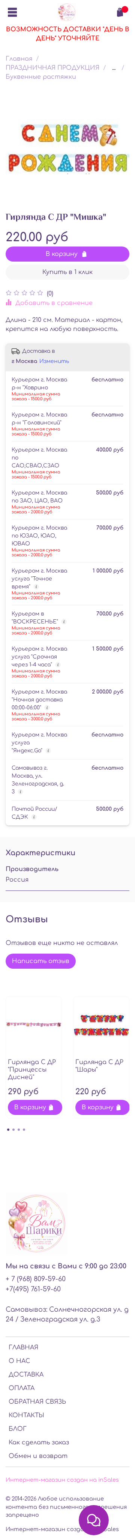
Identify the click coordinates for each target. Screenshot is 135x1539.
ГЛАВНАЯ (23, 1347)
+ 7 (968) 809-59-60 (36, 1279)
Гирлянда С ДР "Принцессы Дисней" (32, 1070)
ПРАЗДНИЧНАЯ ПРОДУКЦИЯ (52, 67)
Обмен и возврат (38, 1456)
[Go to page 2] (13, 1130)
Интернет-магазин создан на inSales (62, 1480)
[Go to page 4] (24, 1130)
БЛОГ (18, 1429)
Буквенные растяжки (41, 77)
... (114, 67)
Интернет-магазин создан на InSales (62, 1529)
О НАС (19, 1361)
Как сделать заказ (39, 1442)
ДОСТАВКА (26, 1374)
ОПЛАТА (21, 1388)
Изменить (54, 361)
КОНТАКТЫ (26, 1415)
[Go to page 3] (19, 1130)
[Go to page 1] (8, 1130)
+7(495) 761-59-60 (33, 1289)
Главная (19, 58)
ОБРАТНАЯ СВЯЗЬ (37, 1401)
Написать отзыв (40, 961)
